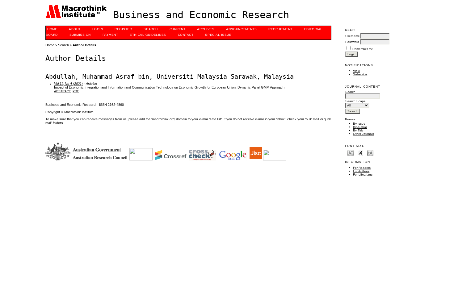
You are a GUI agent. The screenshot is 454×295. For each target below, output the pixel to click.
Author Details (84, 45)
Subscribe (360, 74)
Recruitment (280, 29)
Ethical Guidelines (148, 34)
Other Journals (363, 133)
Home (52, 29)
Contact (186, 34)
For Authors (361, 171)
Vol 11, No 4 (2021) (68, 83)
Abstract (62, 91)
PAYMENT (110, 34)
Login (97, 29)
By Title (358, 130)
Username (352, 36)
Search (151, 29)
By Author (360, 127)
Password (352, 42)
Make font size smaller (350, 152)
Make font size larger (370, 152)
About (75, 29)
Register (123, 29)
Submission (80, 34)
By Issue (359, 123)
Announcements (241, 29)
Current (178, 29)
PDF (76, 91)
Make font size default (360, 152)
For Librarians (362, 174)
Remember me (362, 49)
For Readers (362, 167)
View (356, 71)
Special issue (218, 34)
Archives (205, 29)
